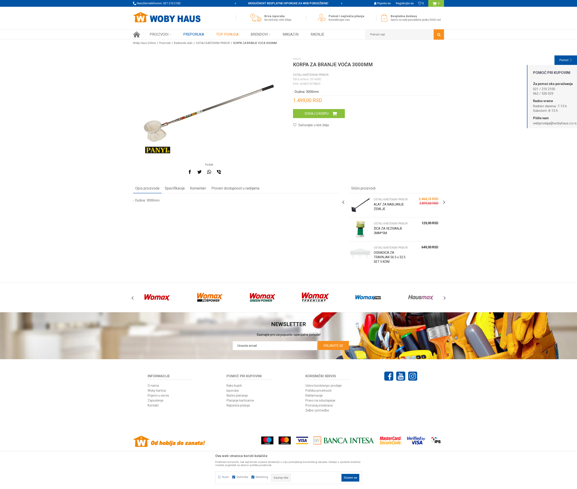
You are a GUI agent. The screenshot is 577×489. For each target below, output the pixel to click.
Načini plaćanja (237, 395)
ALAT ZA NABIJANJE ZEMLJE (389, 207)
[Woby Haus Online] (167, 17)
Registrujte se (405, 3)
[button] (404, 34)
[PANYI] (157, 150)
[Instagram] (412, 376)
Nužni (225, 477)
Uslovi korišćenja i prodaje (323, 385)
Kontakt (153, 405)
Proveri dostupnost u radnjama (235, 188)
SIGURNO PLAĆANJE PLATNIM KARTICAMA (288, 3)
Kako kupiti (234, 385)
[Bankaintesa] (344, 440)
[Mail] (229, 172)
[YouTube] (400, 376)
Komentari (198, 188)
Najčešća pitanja (238, 405)
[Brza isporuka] (256, 18)
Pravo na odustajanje (320, 400)
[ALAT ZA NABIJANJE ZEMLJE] (360, 205)
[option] (288, 3)
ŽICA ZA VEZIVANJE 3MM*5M (388, 231)
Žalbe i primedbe (317, 410)
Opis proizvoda (147, 188)
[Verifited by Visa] (416, 440)
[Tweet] (199, 172)
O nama (153, 385)
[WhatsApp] (209, 172)
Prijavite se (333, 345)
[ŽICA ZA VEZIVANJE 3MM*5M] (360, 229)
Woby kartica (157, 390)
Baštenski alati (183, 43)
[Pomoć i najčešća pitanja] (323, 18)
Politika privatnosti (318, 390)
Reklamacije (314, 395)
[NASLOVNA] (136, 34)
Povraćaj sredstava (319, 405)
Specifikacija (175, 188)
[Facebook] (190, 172)
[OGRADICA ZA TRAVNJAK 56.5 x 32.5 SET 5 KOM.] (360, 253)
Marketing (262, 477)
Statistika (242, 477)
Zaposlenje (155, 400)
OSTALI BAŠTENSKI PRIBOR (213, 43)
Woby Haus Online (144, 43)
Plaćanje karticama (240, 400)
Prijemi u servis (158, 395)
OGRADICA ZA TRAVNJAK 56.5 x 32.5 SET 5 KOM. (389, 257)
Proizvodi (165, 43)
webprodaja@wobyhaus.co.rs (555, 123)
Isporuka (233, 390)
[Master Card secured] (391, 440)
